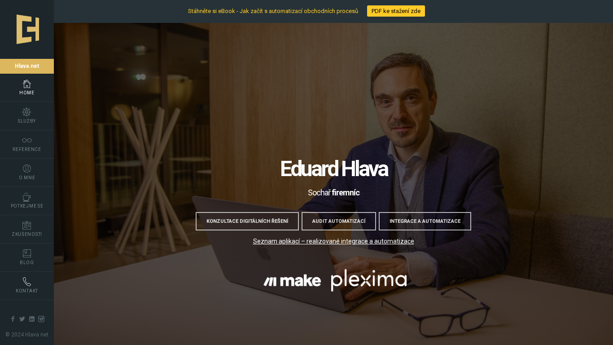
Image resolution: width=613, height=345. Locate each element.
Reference (27, 149)
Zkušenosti (27, 234)
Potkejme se (27, 205)
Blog (27, 262)
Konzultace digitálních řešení (247, 221)
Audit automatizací (338, 221)
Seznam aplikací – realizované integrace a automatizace (333, 241)
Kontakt (27, 290)
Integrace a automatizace (425, 221)
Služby (27, 121)
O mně (27, 177)
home (27, 92)
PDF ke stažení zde (396, 11)
